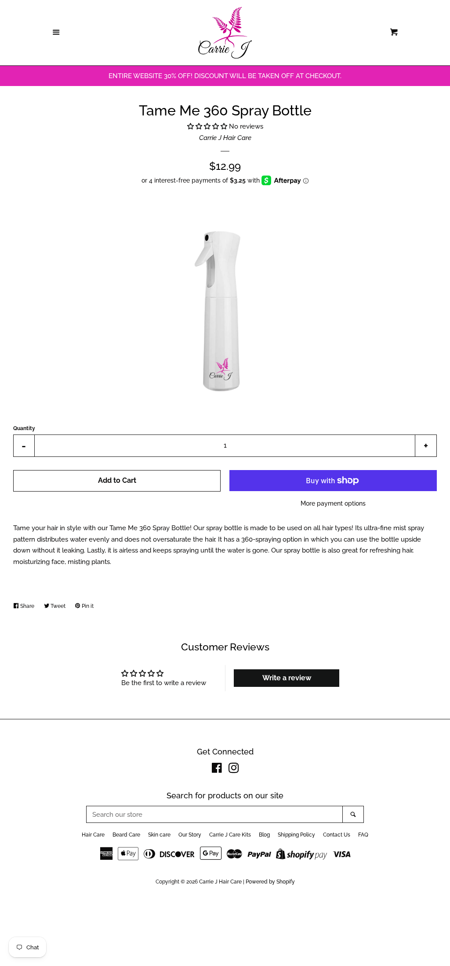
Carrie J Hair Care (225, 138)
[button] (208, 126)
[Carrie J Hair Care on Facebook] (216, 770)
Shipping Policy (296, 835)
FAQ (363, 835)
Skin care (159, 835)
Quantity (24, 428)
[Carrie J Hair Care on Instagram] (234, 770)
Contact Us (336, 835)
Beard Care (126, 835)
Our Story (189, 835)
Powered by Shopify (270, 882)
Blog (264, 835)
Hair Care (93, 835)
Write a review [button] (286, 678)
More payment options (333, 503)
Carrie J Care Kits (230, 835)
